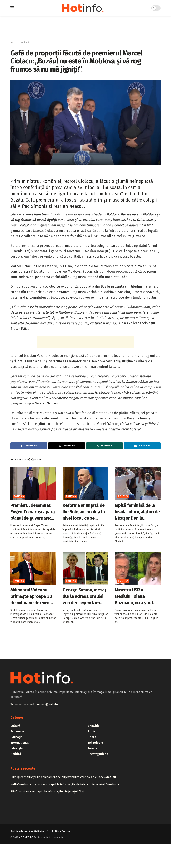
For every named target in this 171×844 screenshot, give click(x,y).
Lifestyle (16, 748)
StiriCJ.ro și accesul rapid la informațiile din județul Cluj (47, 791)
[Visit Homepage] (83, 8)
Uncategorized (98, 754)
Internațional (19, 742)
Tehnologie (95, 742)
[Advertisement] (85, 28)
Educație (16, 737)
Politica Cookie (61, 831)
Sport (92, 737)
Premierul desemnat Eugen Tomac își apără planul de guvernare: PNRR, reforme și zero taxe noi (32, 512)
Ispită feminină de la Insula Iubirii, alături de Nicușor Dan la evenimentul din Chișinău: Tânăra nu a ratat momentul (137, 512)
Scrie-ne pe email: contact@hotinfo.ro (35, 704)
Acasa (13, 42)
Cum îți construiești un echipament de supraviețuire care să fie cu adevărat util (63, 777)
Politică (25, 42)
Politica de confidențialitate (27, 831)
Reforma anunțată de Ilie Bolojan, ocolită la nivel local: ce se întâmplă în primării (84, 512)
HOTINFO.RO (26, 837)
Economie (17, 731)
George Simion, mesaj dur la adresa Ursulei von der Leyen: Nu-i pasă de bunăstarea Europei (84, 596)
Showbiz (93, 726)
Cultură (15, 726)
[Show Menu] (12, 8)
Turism (92, 748)
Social (92, 731)
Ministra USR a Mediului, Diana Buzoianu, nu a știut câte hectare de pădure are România (134, 596)
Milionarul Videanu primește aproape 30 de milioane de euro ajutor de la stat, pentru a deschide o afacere (31, 596)
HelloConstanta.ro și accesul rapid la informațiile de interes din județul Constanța (64, 784)
